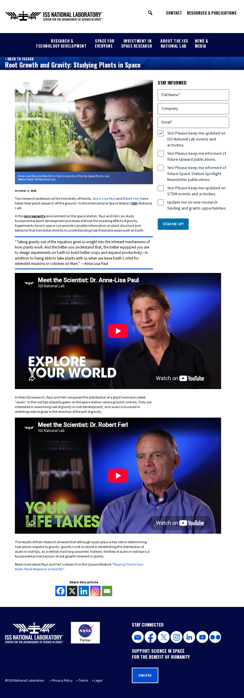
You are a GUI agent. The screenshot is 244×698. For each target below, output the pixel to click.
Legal (98, 680)
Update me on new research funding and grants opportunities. (197, 205)
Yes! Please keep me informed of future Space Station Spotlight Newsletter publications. (196, 174)
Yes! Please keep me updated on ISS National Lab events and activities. (196, 139)
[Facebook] (60, 591)
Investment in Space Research (136, 43)
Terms (83, 680)
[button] (150, 12)
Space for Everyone (105, 43)
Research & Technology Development (61, 43)
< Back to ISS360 (19, 58)
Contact (174, 13)
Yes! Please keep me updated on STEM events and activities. (196, 191)
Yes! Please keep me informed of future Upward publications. (196, 157)
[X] (72, 591)
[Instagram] (95, 591)
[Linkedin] (84, 591)
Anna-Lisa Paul (104, 198)
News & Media (201, 43)
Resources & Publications (212, 13)
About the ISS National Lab (174, 43)
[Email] (107, 591)
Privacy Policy (62, 680)
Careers (145, 675)
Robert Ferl (131, 198)
